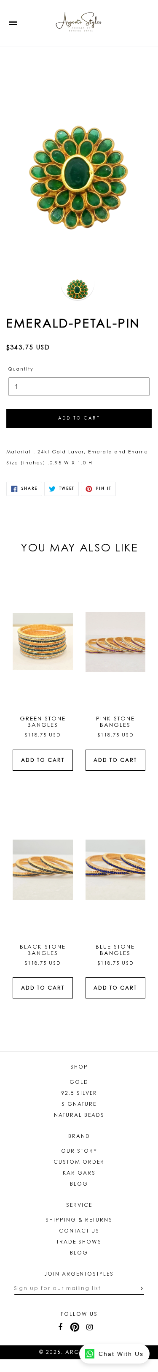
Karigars (79, 1173)
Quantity (21, 369)
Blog (79, 1184)
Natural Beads (79, 1115)
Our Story (79, 1151)
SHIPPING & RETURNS (79, 1220)
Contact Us (79, 1231)
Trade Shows (79, 1242)
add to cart (42, 760)
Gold (79, 1082)
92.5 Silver (79, 1093)
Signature (79, 1104)
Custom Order (79, 1162)
